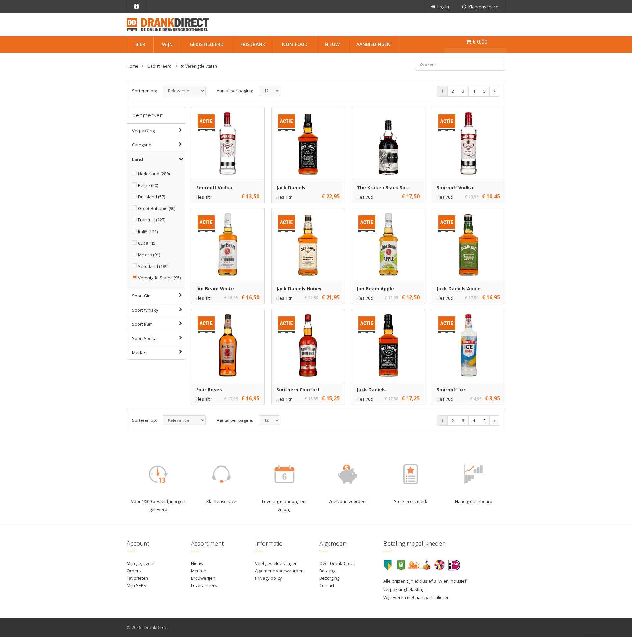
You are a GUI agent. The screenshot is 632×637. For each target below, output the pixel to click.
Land (137, 159)
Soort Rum (142, 324)
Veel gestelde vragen (276, 563)
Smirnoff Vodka (214, 187)
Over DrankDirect (336, 563)
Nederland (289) (154, 174)
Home (132, 66)
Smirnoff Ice (451, 389)
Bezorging (329, 578)
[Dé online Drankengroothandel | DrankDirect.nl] (168, 24)
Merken (139, 352)
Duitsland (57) (151, 197)
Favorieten (137, 578)
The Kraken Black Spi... (383, 187)
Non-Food (295, 44)
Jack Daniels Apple (459, 288)
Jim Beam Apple (375, 288)
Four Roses (209, 389)
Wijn (167, 44)
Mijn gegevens (141, 563)
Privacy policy (268, 578)
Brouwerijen (203, 578)
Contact (326, 585)
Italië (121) (148, 232)
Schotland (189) (153, 266)
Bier (140, 44)
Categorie (141, 145)
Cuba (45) (147, 243)
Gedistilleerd (207, 44)
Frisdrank (252, 44)
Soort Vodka (144, 338)
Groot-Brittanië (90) (156, 208)
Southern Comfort (298, 389)
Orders (134, 570)
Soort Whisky (145, 310)
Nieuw (332, 44)
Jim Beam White (215, 288)
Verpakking (143, 131)
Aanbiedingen (373, 44)
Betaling (327, 570)
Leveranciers (204, 585)
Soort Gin (141, 296)
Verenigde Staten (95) (159, 278)
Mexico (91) (149, 255)
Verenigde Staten (201, 66)
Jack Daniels (290, 187)
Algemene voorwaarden (279, 570)
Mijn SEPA (136, 585)
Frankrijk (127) (151, 220)
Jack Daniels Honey (299, 288)
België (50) (148, 185)
